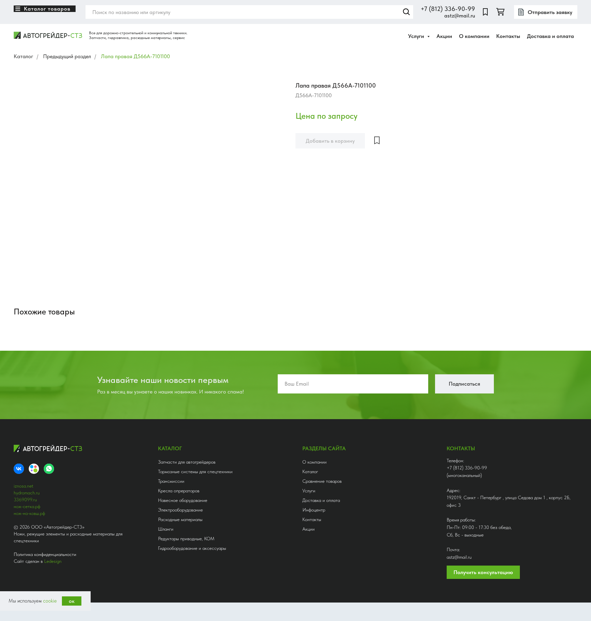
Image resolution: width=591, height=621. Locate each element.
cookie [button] (50, 601)
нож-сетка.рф (27, 506)
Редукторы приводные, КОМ (186, 538)
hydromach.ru (27, 492)
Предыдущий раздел (67, 56)
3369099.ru (25, 499)
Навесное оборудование (182, 500)
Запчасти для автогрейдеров (186, 462)
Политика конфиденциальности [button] (45, 554)
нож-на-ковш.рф (29, 513)
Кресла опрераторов (178, 490)
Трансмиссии (171, 481)
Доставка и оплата (550, 36)
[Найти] (406, 12)
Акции (444, 36)
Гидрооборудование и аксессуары (192, 548)
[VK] (19, 469)
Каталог (23, 56)
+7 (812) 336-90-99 (448, 8)
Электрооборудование (180, 510)
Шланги (165, 529)
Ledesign (53, 561)
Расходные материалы (180, 519)
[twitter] (500, 12)
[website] (485, 12)
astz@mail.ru (459, 15)
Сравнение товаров (322, 481)
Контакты (508, 36)
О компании (474, 36)
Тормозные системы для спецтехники (195, 471)
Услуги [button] (416, 36)
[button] (545, 12)
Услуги (308, 490)
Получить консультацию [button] (483, 572)
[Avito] (34, 469)
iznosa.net (23, 486)
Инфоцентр (313, 510)
